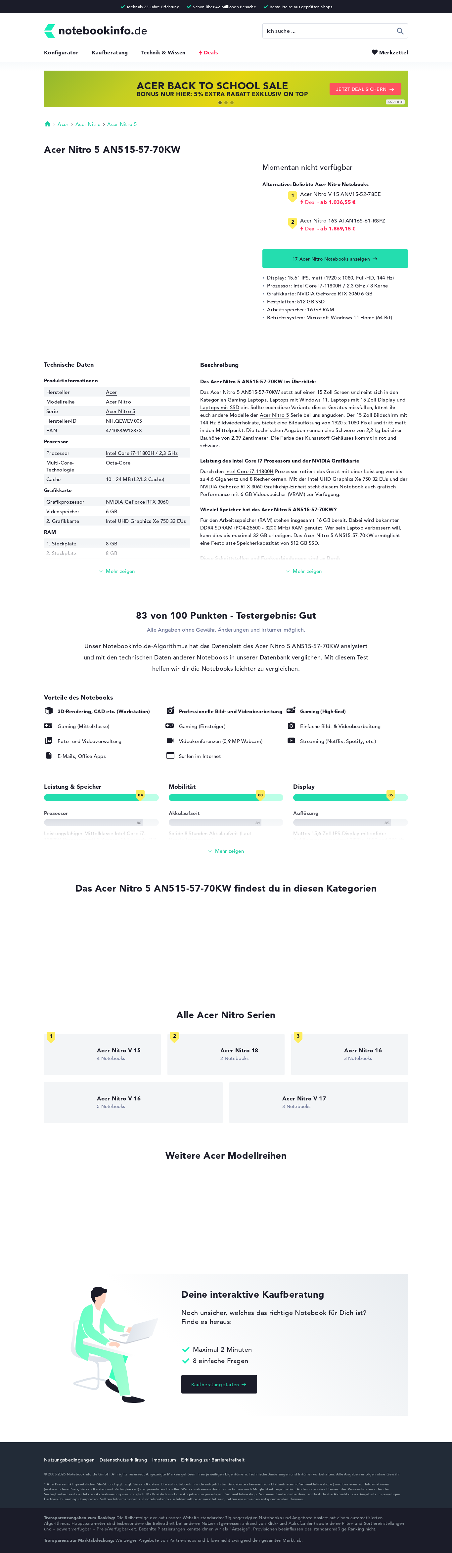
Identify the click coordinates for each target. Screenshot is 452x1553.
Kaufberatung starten (215, 1385)
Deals (211, 52)
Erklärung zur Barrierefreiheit (212, 1460)
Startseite (47, 123)
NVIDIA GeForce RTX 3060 (328, 293)
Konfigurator (61, 52)
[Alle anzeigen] (226, 851)
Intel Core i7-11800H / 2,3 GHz (329, 285)
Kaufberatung (110, 52)
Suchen (400, 31)
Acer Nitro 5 (122, 124)
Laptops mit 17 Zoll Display (76, 967)
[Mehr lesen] (117, 571)
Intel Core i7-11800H (249, 471)
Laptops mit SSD (220, 407)
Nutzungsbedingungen (69, 1460)
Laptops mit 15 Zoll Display (363, 400)
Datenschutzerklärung (123, 1460)
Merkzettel (393, 52)
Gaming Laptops (247, 400)
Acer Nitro (88, 124)
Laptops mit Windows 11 (299, 400)
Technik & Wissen (163, 52)
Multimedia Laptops (67, 979)
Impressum (164, 1460)
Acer (63, 124)
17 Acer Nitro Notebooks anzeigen (331, 259)
